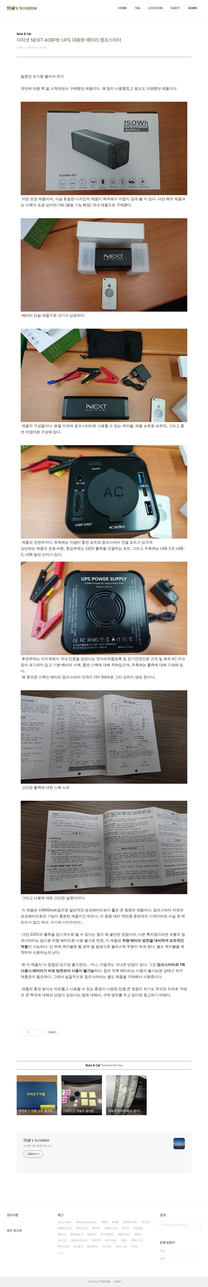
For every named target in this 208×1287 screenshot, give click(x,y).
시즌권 (107, 1246)
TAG (137, 8)
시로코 (79, 1246)
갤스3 (63, 1234)
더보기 (61, 1253)
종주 (138, 1234)
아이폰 (97, 1240)
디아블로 (112, 1240)
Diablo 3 (77, 1234)
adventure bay (87, 1222)
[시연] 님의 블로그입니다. (38, 1145)
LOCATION (155, 8)
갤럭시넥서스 (80, 1240)
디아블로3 (108, 1234)
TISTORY (105, 1281)
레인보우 (83, 1228)
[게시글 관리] (37, 1032)
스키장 (63, 1240)
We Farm (111, 1228)
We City (138, 1240)
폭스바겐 (64, 1246)
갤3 (125, 1240)
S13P (97, 1228)
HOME (122, 8)
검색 (197, 1225)
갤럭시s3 (125, 1234)
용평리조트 (66, 1228)
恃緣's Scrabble (22, 8)
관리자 (118, 1281)
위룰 (116, 1222)
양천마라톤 (131, 1222)
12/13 (146, 1222)
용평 (105, 1222)
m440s (93, 1246)
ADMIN (192, 8)
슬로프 (92, 1234)
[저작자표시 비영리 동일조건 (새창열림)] (65, 1032)
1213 (126, 1228)
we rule (122, 1246)
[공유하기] (32, 1032)
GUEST (175, 8)
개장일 (139, 1228)
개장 (135, 1246)
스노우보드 (66, 1222)
